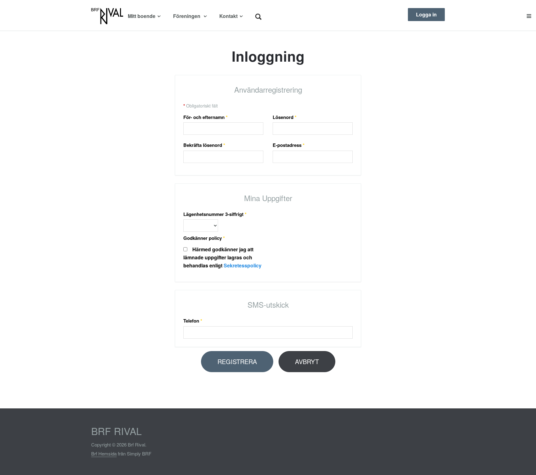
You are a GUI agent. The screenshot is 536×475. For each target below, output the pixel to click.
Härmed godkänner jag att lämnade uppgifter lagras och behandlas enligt (222, 257)
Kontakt (228, 16)
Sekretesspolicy (242, 265)
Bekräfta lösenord (204, 145)
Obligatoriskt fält (200, 106)
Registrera (237, 361)
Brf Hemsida (104, 453)
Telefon (192, 320)
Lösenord (285, 117)
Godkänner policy (204, 238)
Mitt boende (141, 16)
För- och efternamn (205, 117)
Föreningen (187, 16)
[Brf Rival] (107, 16)
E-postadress (289, 145)
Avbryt (307, 361)
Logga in (426, 14)
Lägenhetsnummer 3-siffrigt (215, 214)
